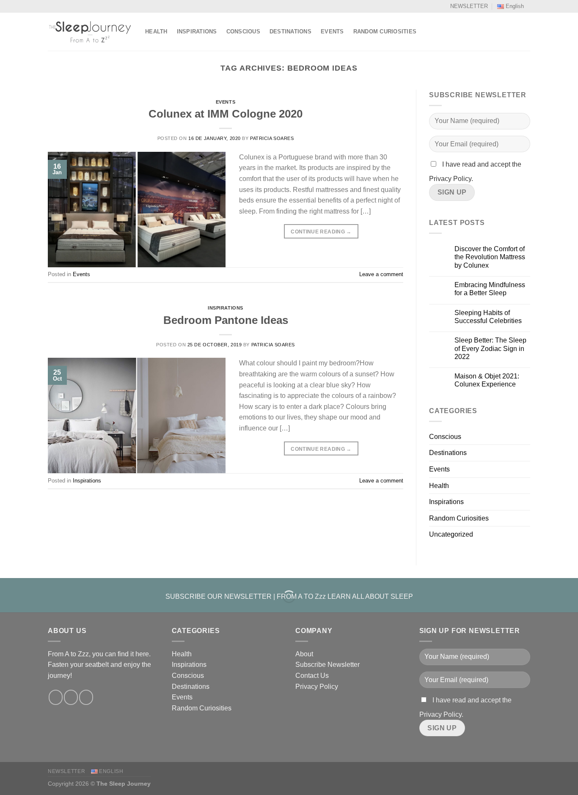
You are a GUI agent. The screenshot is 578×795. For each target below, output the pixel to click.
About (304, 654)
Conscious (243, 31)
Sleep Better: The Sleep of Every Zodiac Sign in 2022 (490, 348)
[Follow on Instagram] (71, 697)
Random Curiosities (385, 31)
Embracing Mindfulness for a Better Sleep (489, 288)
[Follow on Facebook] (56, 697)
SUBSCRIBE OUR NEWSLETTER (218, 596)
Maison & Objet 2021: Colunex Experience (486, 380)
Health (156, 31)
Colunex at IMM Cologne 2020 (226, 114)
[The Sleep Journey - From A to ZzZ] (90, 31)
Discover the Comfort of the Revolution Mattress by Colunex (489, 257)
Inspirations (197, 31)
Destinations (290, 31)
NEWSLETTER (469, 6)
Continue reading (321, 232)
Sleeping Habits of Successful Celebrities (488, 316)
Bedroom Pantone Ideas (225, 320)
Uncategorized (451, 534)
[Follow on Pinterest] (86, 697)
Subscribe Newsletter (327, 664)
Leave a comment (381, 274)
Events (332, 31)
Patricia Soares (272, 138)
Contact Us (312, 675)
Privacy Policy (316, 686)
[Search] (527, 32)
